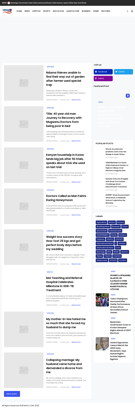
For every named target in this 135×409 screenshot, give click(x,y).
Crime (125, 226)
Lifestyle (50, 67)
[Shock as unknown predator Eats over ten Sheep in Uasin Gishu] (100, 153)
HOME (19, 11)
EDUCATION (58, 11)
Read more (76, 100)
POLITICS (117, 256)
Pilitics (99, 256)
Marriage (101, 252)
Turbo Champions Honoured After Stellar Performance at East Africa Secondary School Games (120, 305)
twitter (122, 71)
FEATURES (105, 11)
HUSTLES (119, 239)
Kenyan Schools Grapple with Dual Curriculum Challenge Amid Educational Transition (117, 183)
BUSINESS (86, 11)
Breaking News (103, 226)
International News (105, 243)
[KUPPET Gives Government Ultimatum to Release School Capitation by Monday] (100, 200)
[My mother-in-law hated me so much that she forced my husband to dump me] (24, 329)
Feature (122, 235)
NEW (109, 252)
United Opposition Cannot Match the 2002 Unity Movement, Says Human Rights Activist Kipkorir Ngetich (119, 350)
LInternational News (105, 247)
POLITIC (108, 256)
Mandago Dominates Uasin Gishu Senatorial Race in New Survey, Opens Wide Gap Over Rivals (48, 3)
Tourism (122, 260)
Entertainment (115, 230)
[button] (127, 11)
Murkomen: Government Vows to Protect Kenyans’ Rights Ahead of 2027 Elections (120, 327)
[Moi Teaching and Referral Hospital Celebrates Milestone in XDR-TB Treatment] (24, 288)
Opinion (124, 252)
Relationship (102, 260)
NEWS (4, 3)
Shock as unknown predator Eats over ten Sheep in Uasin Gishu (116, 152)
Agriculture (101, 222)
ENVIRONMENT (103, 235)
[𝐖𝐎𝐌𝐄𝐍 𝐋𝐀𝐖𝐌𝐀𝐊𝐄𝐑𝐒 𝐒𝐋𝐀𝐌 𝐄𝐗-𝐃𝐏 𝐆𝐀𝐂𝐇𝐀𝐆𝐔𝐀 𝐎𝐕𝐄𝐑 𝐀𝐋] (102, 276)
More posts (12, 394)
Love (118, 247)
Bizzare (120, 222)
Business (116, 226)
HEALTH (50, 272)
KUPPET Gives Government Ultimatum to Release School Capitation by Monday (118, 199)
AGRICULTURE (72, 11)
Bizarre (112, 222)
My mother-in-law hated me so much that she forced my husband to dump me (66, 323)
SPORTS (46, 11)
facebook (102, 71)
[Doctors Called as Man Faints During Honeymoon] (24, 206)
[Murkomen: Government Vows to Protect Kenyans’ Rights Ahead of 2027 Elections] (102, 323)
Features (100, 239)
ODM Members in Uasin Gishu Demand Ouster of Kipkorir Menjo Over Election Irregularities (117, 166)
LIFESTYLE (36, 11)
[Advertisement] (67, 38)
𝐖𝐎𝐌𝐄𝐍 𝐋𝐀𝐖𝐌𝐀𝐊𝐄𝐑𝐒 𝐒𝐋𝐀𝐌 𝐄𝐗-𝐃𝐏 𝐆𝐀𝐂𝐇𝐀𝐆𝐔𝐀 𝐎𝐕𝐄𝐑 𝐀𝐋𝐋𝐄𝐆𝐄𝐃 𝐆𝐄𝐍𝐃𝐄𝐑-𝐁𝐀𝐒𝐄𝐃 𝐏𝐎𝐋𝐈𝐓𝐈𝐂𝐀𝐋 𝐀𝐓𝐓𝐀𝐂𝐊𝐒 (120, 282)
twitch (101, 78)
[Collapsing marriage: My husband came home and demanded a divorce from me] (24, 370)
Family (114, 235)
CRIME (96, 11)
